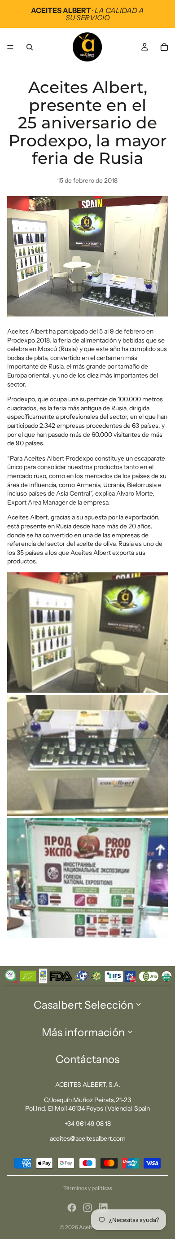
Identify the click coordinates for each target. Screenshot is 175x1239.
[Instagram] (87, 1207)
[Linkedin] (103, 1207)
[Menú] (10, 47)
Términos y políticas (87, 1188)
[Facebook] (71, 1207)
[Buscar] (29, 47)
